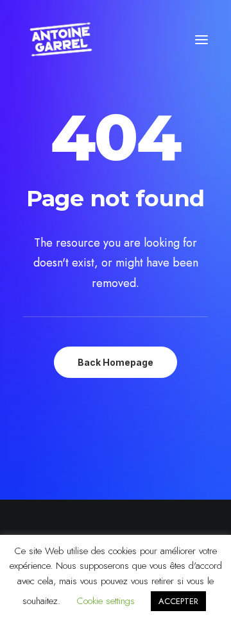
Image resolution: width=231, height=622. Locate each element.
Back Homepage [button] (115, 362)
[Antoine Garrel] (60, 39)
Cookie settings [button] (105, 601)
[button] (201, 39)
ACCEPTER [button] (178, 601)
